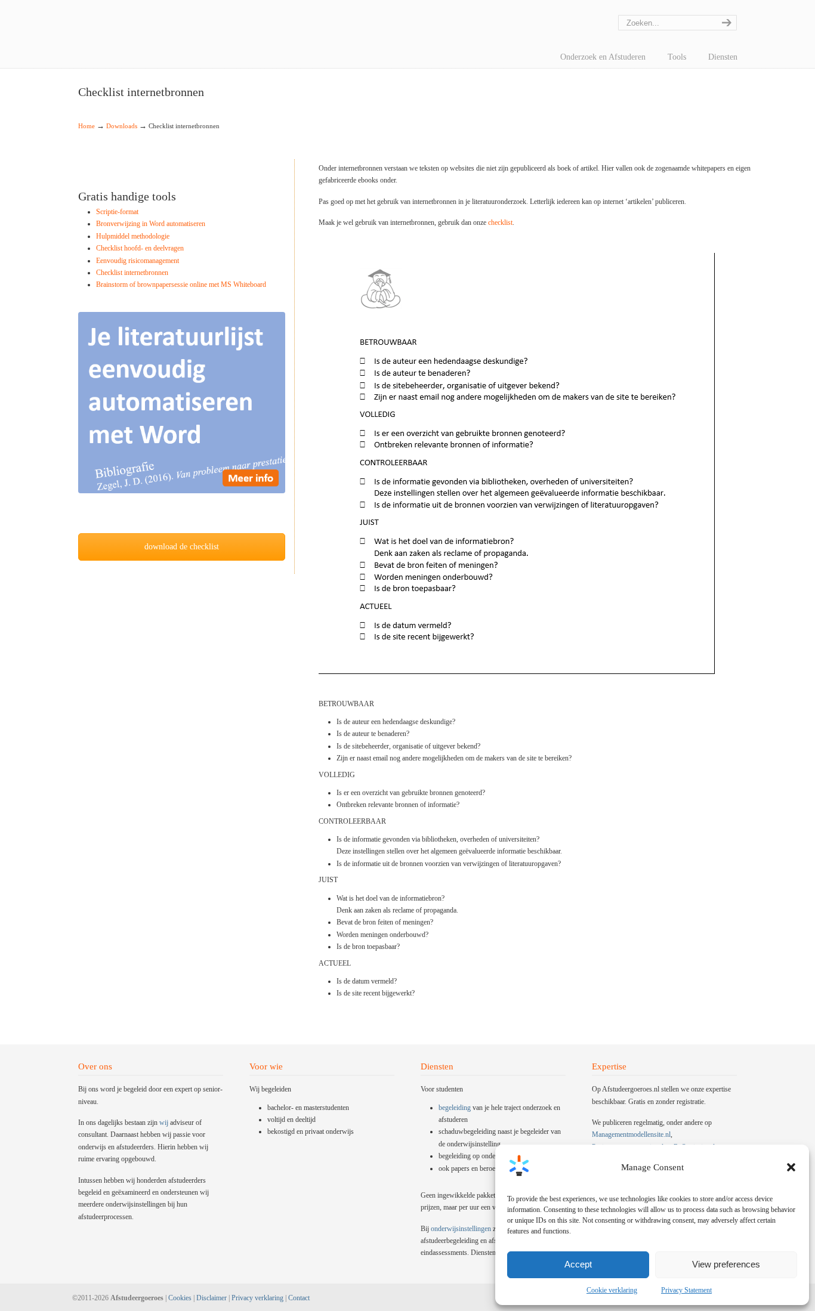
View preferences (726, 1264)
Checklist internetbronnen (132, 272)
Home (86, 125)
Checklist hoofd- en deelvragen (140, 248)
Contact (299, 1298)
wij (163, 1122)
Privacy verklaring (257, 1298)
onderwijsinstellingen (461, 1229)
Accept (578, 1264)
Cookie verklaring (611, 1290)
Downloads (121, 125)
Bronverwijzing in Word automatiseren (150, 223)
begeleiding (455, 1107)
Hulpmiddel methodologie (132, 236)
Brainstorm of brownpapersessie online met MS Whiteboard (181, 284)
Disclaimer (211, 1298)
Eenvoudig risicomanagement (137, 260)
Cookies (180, 1298)
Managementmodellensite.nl (631, 1134)
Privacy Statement (686, 1290)
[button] (791, 1167)
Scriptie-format (117, 212)
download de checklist (181, 546)
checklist (500, 222)
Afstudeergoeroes (93, 9)
